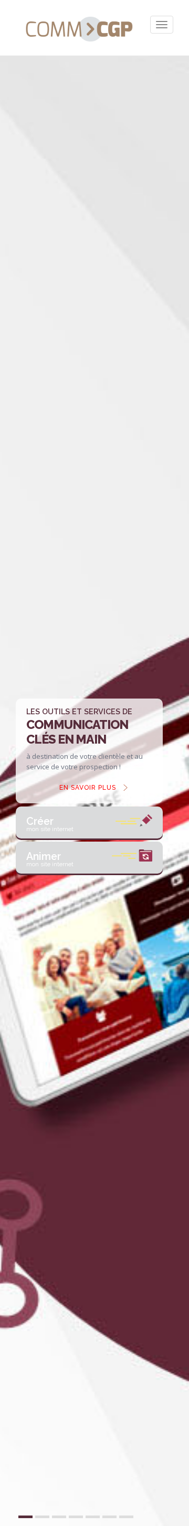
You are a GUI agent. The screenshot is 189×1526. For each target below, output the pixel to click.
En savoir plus (87, 787)
